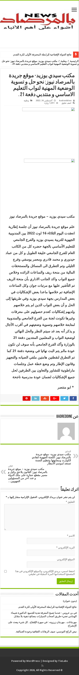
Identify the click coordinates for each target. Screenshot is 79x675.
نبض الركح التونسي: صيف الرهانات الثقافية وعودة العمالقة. (46, 631)
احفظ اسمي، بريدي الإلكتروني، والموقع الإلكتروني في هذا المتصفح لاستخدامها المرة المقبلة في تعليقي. (45, 572)
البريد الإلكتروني (65, 547)
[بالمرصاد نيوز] (39, 23)
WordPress (33, 661)
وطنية (64, 61)
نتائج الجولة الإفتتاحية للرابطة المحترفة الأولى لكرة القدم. (42, 54)
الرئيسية (74, 61)
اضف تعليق (66, 103)
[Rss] (42, 665)
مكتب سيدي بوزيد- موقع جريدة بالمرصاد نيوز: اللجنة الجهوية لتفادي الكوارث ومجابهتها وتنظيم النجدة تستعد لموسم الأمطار (51, 457)
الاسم (71, 535)
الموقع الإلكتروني (66, 559)
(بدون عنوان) (70, 601)
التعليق (70, 501)
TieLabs (63, 661)
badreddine (65, 100)
